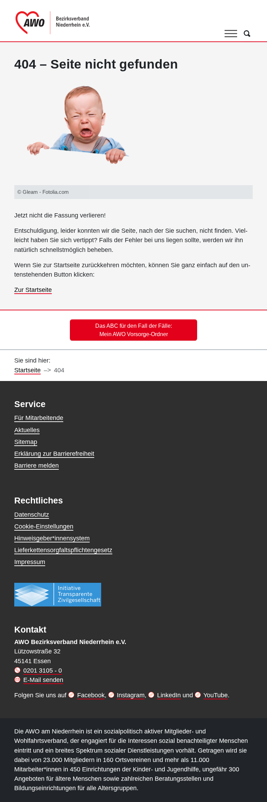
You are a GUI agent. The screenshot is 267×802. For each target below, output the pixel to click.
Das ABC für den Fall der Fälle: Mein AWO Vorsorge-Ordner (133, 330)
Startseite (27, 370)
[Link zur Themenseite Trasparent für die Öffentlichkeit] (57, 594)
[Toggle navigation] (230, 33)
